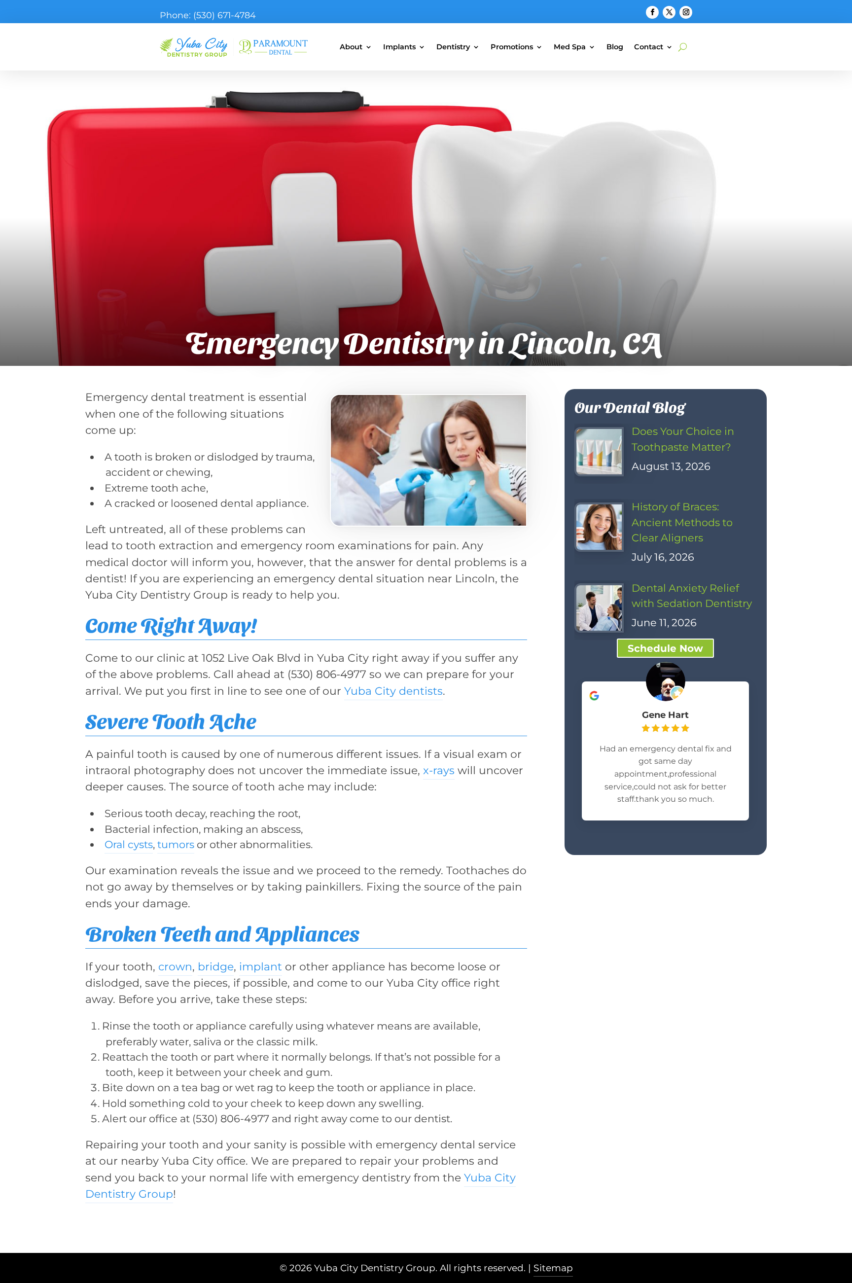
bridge (216, 966)
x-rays (439, 770)
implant (260, 966)
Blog (614, 46)
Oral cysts (129, 844)
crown (175, 966)
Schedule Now (665, 648)
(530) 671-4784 (224, 15)
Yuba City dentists (393, 690)
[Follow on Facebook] (652, 12)
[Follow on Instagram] (685, 12)
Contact (648, 46)
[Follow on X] (669, 12)
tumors (175, 844)
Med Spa (570, 46)
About (351, 46)
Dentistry (453, 46)
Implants (399, 46)
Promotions (512, 46)
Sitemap (553, 1268)
